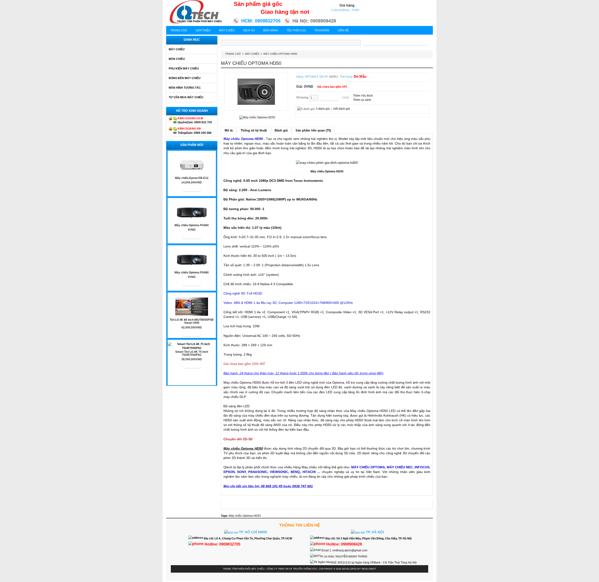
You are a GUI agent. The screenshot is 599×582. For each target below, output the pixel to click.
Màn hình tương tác (185, 87)
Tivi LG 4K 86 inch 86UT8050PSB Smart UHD (192, 321)
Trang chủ (178, 30)
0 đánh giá (322, 108)
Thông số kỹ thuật (254, 130)
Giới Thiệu (203, 30)
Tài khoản (321, 30)
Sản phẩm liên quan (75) (313, 130)
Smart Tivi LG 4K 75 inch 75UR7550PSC (191, 353)
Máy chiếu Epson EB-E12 (191, 178)
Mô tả (229, 130)
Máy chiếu (177, 49)
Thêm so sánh (362, 100)
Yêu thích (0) (296, 30)
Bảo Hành (270, 30)
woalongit (369, 568)
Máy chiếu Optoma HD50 (280, 53)
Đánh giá (281, 130)
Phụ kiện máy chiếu (184, 68)
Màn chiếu (177, 59)
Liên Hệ (343, 30)
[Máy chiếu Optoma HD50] (256, 91)
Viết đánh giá (341, 108)
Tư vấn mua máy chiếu (186, 97)
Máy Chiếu (227, 30)
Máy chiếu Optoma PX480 (192, 272)
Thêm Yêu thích (363, 95)
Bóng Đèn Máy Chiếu (185, 78)
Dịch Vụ (249, 30)
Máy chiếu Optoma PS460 (192, 225)
